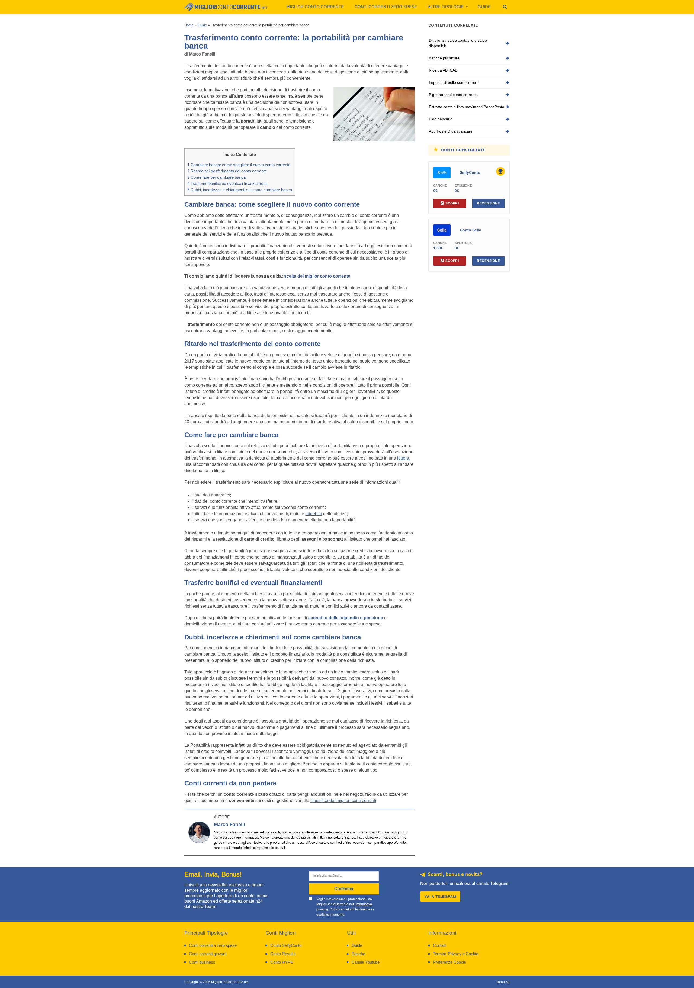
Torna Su (503, 982)
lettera (403, 458)
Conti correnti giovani (207, 953)
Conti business (202, 962)
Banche (358, 953)
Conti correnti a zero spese (213, 945)
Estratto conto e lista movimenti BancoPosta (466, 107)
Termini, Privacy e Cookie (455, 953)
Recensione (488, 203)
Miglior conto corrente (315, 6)
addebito (313, 513)
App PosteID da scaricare (451, 131)
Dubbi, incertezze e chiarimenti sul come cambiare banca (239, 189)
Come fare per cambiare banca (216, 177)
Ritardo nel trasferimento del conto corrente (227, 171)
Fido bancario (440, 119)
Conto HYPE (281, 962)
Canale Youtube (366, 962)
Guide (484, 6)
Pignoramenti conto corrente (453, 94)
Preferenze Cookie (449, 962)
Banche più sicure (444, 58)
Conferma (343, 888)
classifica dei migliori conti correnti (343, 800)
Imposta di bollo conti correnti (454, 82)
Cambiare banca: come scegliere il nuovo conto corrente (238, 164)
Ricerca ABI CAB (443, 70)
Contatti (439, 945)
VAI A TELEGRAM (440, 896)
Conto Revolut (282, 953)
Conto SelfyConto (285, 945)
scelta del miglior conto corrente (317, 276)
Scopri (452, 203)
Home (189, 25)
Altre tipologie (446, 6)
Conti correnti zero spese (386, 6)
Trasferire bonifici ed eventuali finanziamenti (227, 183)
